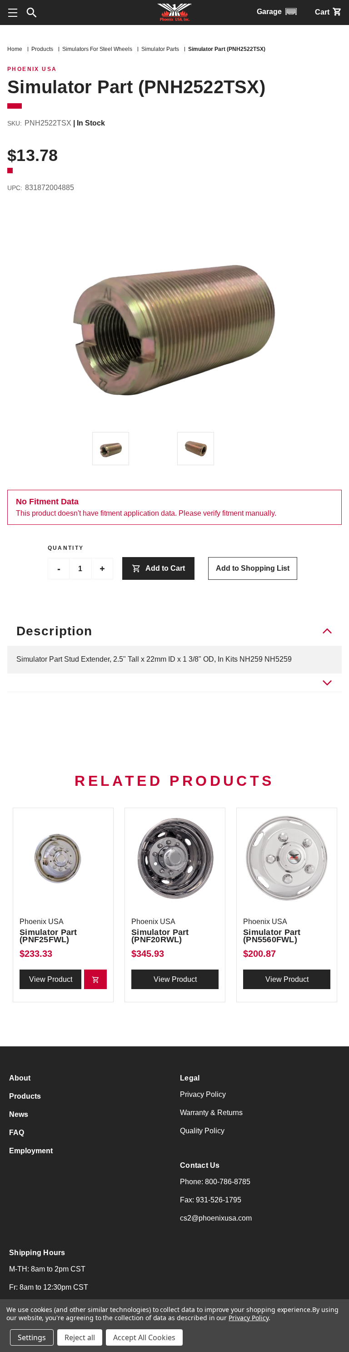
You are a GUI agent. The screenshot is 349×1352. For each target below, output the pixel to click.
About (19, 1078)
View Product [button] (50, 979)
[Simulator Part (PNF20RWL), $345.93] (175, 858)
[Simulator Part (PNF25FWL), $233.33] (63, 858)
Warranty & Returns (211, 1112)
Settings (32, 1337)
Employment (31, 1151)
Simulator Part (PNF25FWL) (48, 936)
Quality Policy (202, 1131)
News (18, 1114)
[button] (32, 13)
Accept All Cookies (144, 1337)
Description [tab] (54, 631)
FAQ (16, 1132)
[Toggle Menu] (12, 12)
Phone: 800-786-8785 (215, 1182)
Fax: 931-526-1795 (210, 1200)
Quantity (66, 548)
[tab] (174, 682)
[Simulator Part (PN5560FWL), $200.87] (286, 858)
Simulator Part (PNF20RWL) (160, 936)
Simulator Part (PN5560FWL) (272, 936)
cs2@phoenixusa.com (216, 1218)
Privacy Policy (203, 1094)
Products (25, 1096)
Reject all (80, 1337)
